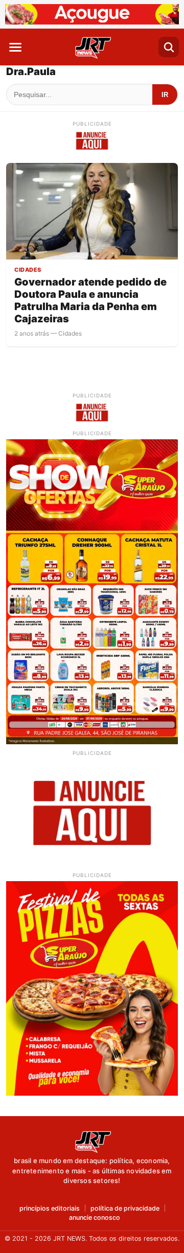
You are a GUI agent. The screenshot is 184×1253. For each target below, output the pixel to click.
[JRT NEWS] (92, 1141)
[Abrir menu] (15, 47)
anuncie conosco (94, 1218)
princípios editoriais (49, 1208)
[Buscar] (168, 47)
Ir (165, 95)
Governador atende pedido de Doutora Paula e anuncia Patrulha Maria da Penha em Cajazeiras (90, 300)
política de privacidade (124, 1208)
